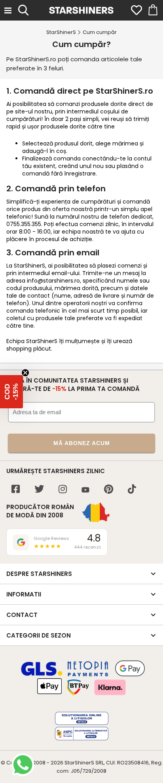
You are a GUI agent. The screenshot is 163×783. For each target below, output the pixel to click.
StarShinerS (79, 762)
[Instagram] (63, 490)
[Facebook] (16, 490)
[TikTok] (132, 490)
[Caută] (23, 9)
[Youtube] (85, 490)
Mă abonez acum (81, 443)
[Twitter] (39, 490)
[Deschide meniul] (8, 10)
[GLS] (42, 675)
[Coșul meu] (152, 10)
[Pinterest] (108, 490)
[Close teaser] (25, 373)
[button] (11, 391)
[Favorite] (136, 10)
